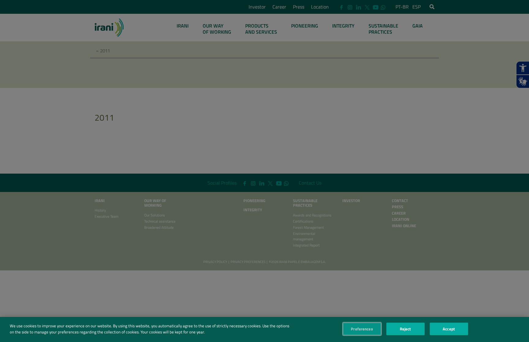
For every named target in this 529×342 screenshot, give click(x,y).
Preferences (362, 329)
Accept (449, 329)
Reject (405, 329)
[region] (264, 329)
